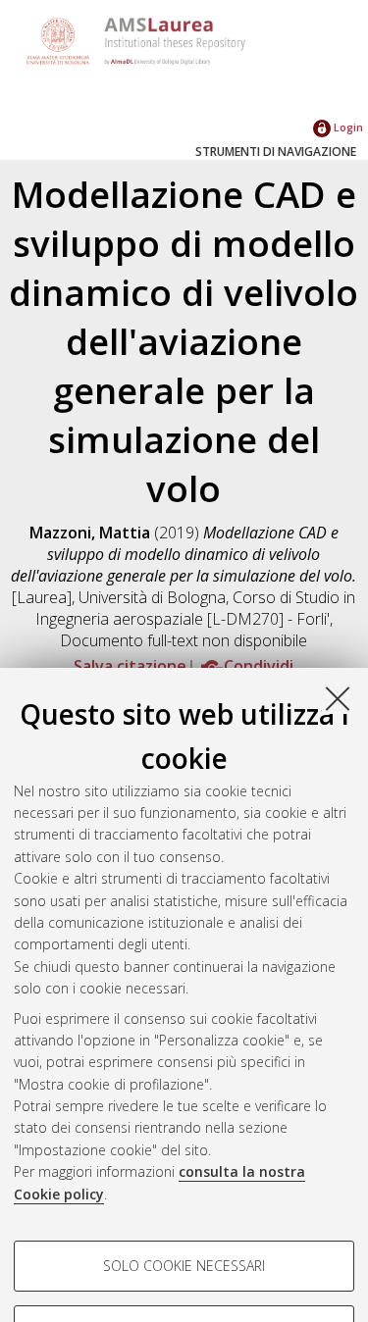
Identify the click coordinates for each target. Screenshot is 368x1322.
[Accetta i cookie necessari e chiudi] (337, 698)
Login (347, 127)
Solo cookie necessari (184, 1265)
